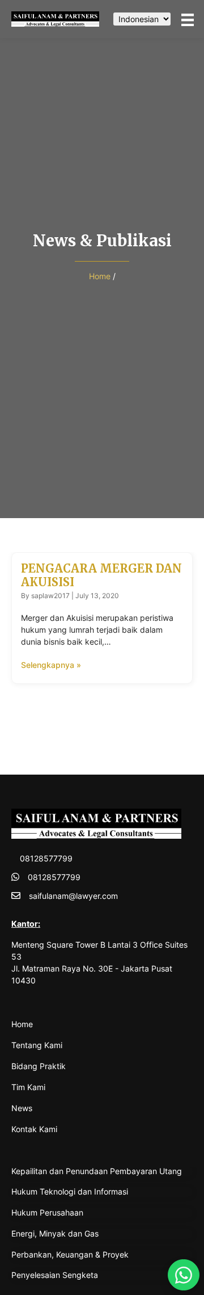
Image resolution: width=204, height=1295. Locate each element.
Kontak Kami (34, 1129)
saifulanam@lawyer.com (73, 896)
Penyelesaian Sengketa (54, 1275)
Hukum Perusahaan (47, 1212)
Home (99, 276)
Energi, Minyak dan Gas (55, 1233)
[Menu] (187, 19)
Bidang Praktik (38, 1066)
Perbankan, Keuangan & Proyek (70, 1254)
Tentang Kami (36, 1045)
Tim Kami (28, 1087)
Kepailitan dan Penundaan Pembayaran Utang (96, 1171)
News (21, 1108)
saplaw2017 (50, 595)
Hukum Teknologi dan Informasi (69, 1191)
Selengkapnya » (51, 665)
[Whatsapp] (183, 1274)
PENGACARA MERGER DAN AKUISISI (101, 575)
